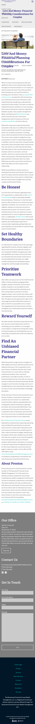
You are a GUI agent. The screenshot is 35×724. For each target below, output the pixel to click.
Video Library (27, 65)
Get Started (6, 74)
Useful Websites (7, 61)
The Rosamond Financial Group (14, 420)
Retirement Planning (9, 31)
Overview (5, 22)
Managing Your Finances (10, 35)
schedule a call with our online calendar (16, 502)
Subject (10, 604)
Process (18, 668)
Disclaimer (18, 688)
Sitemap (18, 692)
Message (11, 612)
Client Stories (6, 57)
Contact (4, 78)
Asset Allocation (8, 39)
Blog (17, 57)
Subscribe (6, 550)
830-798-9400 (7, 567)
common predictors (8, 121)
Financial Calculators (10, 65)
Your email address (14, 597)
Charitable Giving (8, 48)
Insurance (18, 26)
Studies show (20, 217)
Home (3, 5)
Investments (6, 26)
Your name (11, 590)
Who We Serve (26, 22)
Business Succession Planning (12, 44)
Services (4, 18)
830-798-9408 (7, 569)
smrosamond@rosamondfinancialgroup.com (17, 454)
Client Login (6, 9)
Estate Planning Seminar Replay (13, 70)
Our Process (6, 13)
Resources (5, 52)
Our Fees (15, 22)
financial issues (22, 114)
